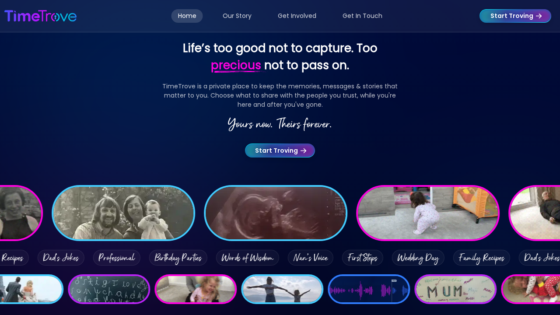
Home (187, 15)
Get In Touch (362, 15)
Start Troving (511, 15)
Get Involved (297, 15)
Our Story (237, 15)
